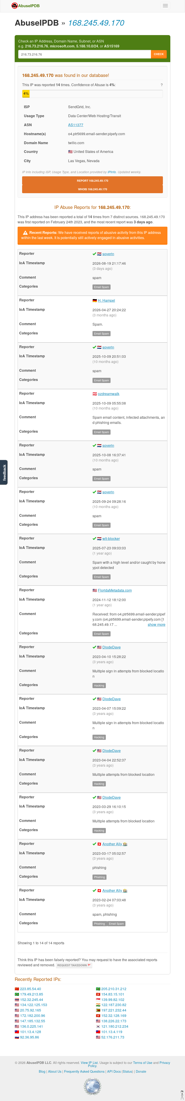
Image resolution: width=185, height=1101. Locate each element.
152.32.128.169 (113, 1015)
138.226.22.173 (113, 1020)
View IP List (89, 1062)
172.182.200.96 (32, 1015)
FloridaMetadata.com (115, 590)
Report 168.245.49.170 (92, 181)
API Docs (114, 1071)
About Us (54, 1071)
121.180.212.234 (114, 1026)
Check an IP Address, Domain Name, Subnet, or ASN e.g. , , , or (68, 44)
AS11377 (75, 124)
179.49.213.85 (31, 994)
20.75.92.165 (30, 1010)
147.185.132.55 (32, 1020)
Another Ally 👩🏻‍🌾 (114, 843)
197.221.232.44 (113, 1010)
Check (159, 54)
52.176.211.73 (112, 1037)
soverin (108, 253)
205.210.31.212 (113, 988)
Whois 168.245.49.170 (92, 189)
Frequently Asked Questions (84, 1071)
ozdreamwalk (108, 393)
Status (127, 1071)
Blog (42, 1071)
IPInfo (112, 172)
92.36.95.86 (29, 1037)
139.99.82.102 (112, 999)
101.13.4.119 (111, 1031)
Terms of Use (142, 1062)
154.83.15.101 (112, 994)
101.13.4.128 (30, 1031)
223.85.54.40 (30, 988)
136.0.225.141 (31, 1026)
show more (156, 624)
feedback (4, 473)
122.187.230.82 (113, 1004)
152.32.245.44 (31, 999)
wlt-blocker (111, 538)
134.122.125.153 (33, 1004)
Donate (141, 1071)
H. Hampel (106, 300)
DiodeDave (111, 647)
